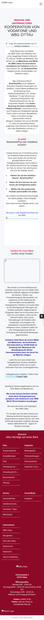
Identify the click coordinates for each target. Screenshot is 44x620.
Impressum (7, 552)
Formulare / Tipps (10, 509)
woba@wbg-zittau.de (22, 604)
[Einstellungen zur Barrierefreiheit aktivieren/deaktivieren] (41, 316)
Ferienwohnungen (31, 456)
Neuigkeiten (8, 536)
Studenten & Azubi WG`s (33, 467)
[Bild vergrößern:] (22, 270)
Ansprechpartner (9, 451)
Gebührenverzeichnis (11, 504)
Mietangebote (29, 451)
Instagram (28, 498)
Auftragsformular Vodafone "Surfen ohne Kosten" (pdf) (22, 375)
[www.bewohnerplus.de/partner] (22, 218)
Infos (5, 445)
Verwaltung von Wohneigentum (11, 467)
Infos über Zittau (9, 541)
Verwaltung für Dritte (11, 472)
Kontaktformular (9, 456)
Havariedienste (9, 498)
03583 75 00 (22, 599)
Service (6, 493)
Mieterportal (7, 514)
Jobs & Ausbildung (10, 557)
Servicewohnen (30, 461)
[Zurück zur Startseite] (7, 4)
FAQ (4, 461)
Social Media (29, 493)
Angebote (28, 445)
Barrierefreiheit (9, 477)
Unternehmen (9, 525)
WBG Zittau (7, 530)
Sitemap (6, 483)
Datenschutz (8, 546)
